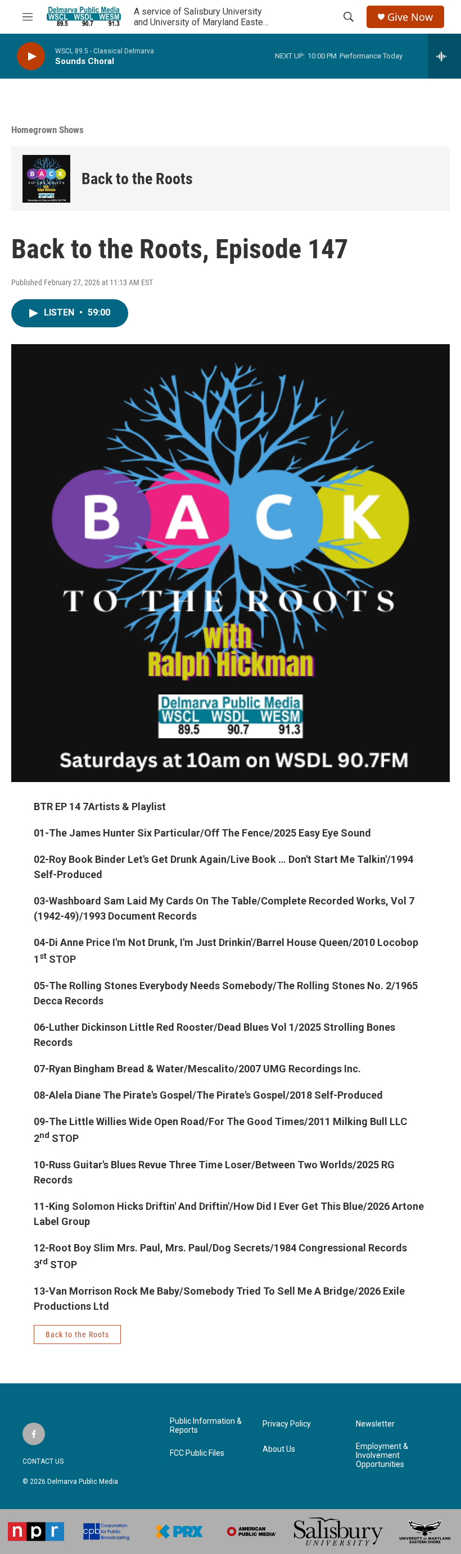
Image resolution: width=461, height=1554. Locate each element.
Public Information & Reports (206, 1425)
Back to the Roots (137, 179)
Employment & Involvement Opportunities (382, 1455)
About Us (279, 1449)
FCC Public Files (197, 1453)
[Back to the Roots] (46, 179)
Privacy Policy (287, 1424)
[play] (31, 56)
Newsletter (375, 1424)
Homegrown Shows (47, 129)
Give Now (410, 17)
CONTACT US (43, 1461)
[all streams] (444, 56)
